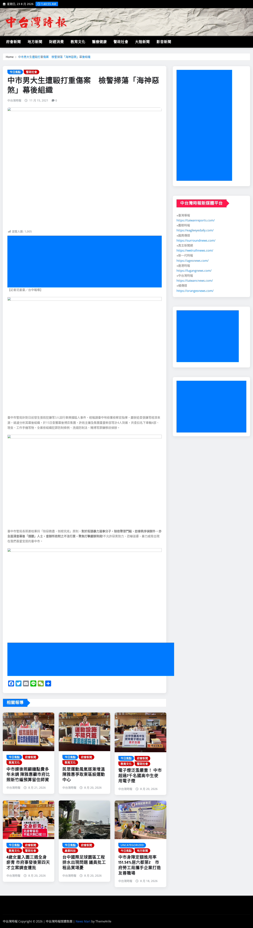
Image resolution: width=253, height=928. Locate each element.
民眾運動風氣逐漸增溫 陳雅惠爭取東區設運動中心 (83, 774)
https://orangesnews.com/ (195, 291)
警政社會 (121, 42)
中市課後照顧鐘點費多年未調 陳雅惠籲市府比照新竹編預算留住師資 (28, 774)
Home (10, 57)
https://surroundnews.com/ (196, 240)
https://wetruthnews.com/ (195, 250)
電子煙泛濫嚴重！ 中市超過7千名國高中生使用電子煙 (140, 775)
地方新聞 (35, 42)
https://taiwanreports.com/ (196, 220)
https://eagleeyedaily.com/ (195, 230)
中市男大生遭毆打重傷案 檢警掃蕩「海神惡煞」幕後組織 (54, 57)
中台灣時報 (14, 100)
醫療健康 (99, 42)
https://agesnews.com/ (193, 261)
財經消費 (56, 42)
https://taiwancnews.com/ (195, 281)
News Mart (83, 921)
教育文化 (78, 42)
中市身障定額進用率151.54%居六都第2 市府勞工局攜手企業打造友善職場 (139, 865)
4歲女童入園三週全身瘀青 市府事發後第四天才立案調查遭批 (28, 862)
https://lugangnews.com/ (194, 271)
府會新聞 (13, 42)
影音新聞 (164, 42)
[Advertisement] (86, 262)
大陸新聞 (142, 42)
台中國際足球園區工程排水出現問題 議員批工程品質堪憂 (84, 862)
